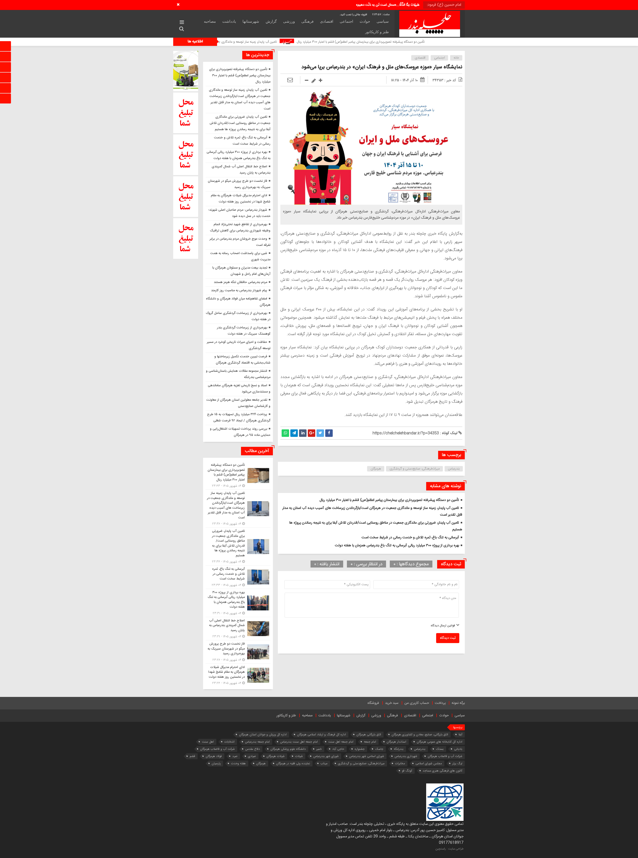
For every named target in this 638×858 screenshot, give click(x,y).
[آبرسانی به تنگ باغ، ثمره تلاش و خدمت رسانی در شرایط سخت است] (238, 577)
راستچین (440, 848)
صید (235, 756)
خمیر (319, 749)
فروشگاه (373, 703)
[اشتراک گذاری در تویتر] (320, 433)
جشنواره (360, 749)
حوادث (365, 21)
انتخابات (229, 741)
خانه (456, 58)
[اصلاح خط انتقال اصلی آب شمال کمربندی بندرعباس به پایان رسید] (238, 628)
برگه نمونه (458, 703)
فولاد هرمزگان (214, 756)
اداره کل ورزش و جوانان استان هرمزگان (263, 734)
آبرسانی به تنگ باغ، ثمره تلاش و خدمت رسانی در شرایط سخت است (410, 538)
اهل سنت (208, 741)
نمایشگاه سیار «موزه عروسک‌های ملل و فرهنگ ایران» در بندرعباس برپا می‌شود (382, 67)
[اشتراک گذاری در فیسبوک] (329, 433)
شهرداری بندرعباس (406, 756)
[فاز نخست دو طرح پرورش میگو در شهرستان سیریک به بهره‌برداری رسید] (238, 652)
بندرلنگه (398, 749)
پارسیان (216, 763)
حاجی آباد (338, 749)
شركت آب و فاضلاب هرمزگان (217, 749)
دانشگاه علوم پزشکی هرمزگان (288, 749)
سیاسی (383, 21)
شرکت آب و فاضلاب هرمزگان (445, 756)
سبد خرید (392, 703)
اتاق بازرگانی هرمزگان (368, 734)
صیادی (252, 756)
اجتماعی (346, 21)
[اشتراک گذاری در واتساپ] (285, 433)
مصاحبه (210, 21)
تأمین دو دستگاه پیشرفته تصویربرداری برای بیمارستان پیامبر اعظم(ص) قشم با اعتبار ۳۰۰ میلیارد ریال (414, 42)
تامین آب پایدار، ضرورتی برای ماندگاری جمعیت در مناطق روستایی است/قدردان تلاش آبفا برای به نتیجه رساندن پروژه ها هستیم (240, 123)
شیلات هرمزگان (275, 756)
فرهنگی (307, 21)
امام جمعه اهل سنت (340, 741)
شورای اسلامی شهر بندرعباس (366, 756)
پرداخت (440, 703)
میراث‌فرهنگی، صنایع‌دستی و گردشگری (415, 469)
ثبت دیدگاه (448, 638)
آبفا (460, 734)
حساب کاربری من (416, 703)
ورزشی (289, 21)
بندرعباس (454, 469)
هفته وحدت (238, 763)
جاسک (379, 749)
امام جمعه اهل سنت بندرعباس (299, 741)
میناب (323, 763)
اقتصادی (326, 21)
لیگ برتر (457, 763)
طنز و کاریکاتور (377, 32)
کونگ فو (407, 770)
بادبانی (458, 749)
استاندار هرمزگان (396, 741)
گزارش (271, 21)
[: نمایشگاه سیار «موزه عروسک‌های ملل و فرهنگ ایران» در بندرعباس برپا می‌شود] (290, 80)
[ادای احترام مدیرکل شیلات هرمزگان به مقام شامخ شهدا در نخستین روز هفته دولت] (238, 675)
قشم (192, 756)
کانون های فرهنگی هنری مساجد (442, 770)
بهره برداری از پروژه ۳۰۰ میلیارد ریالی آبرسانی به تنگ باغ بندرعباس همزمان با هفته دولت (397, 546)
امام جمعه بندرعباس (257, 741)
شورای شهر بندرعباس (326, 756)
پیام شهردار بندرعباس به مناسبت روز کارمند (239, 290)
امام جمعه (370, 741)
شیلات (299, 756)
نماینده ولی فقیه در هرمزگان (293, 763)
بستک (440, 749)
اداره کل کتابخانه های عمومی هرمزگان (439, 741)
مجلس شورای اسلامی (428, 763)
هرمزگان (376, 469)
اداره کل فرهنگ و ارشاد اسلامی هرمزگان (321, 734)
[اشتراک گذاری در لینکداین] (303, 433)
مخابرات (400, 763)
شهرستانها (250, 21)
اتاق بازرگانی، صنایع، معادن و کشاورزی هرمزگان (420, 734)
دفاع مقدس (252, 749)
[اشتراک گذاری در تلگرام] (294, 433)
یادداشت (229, 21)
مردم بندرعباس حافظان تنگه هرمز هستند (240, 282)
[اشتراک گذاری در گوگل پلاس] (311, 433)
